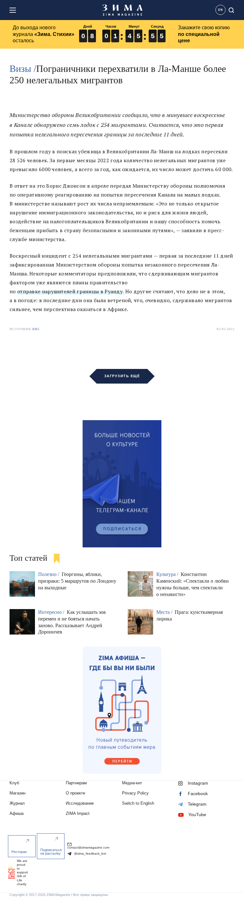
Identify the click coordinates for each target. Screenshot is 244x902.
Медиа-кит (132, 783)
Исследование (80, 803)
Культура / (168, 574)
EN (220, 9)
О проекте (75, 793)
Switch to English (138, 803)
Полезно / (49, 574)
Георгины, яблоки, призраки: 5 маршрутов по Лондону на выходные (77, 581)
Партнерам (76, 783)
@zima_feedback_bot (89, 853)
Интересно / (51, 612)
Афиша (17, 813)
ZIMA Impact (78, 813)
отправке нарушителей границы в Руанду (70, 291)
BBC (36, 329)
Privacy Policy (135, 793)
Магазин (17, 793)
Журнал (17, 803)
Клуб (14, 783)
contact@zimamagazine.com (88, 847)
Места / (164, 612)
